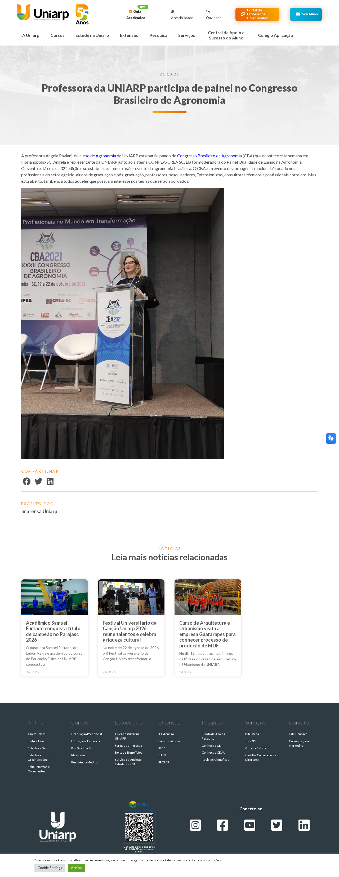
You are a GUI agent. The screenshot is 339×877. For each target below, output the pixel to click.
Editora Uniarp (37, 741)
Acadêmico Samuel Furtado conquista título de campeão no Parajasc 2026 (53, 631)
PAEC (162, 748)
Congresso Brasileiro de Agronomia (209, 155)
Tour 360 (251, 741)
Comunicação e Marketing (299, 743)
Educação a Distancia (85, 741)
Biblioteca (252, 734)
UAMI (162, 755)
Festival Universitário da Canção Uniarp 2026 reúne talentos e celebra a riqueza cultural (130, 631)
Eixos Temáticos (169, 741)
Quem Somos (37, 734)
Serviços (186, 35)
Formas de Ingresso (128, 745)
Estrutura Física (39, 748)
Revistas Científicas (215, 759)
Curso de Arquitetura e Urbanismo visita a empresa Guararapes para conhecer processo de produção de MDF (207, 634)
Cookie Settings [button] (50, 868)
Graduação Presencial (86, 734)
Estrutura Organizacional (38, 757)
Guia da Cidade (255, 748)
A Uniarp (30, 35)
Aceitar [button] (76, 868)
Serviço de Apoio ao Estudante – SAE (128, 762)
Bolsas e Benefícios (128, 752)
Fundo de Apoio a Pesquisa (213, 736)
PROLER (163, 762)
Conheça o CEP (212, 745)
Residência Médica (84, 762)
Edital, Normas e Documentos (39, 769)
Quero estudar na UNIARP (127, 736)
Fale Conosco (298, 734)
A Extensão (166, 734)
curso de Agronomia (97, 155)
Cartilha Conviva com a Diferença (260, 757)
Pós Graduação (81, 748)
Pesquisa (158, 35)
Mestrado (78, 755)
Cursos (58, 35)
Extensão (129, 35)
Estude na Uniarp (92, 35)
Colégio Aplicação (275, 35)
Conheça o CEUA (213, 752)
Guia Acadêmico (135, 14)
